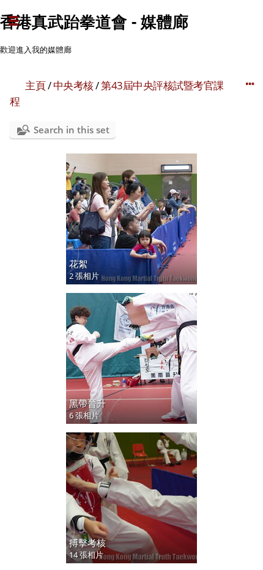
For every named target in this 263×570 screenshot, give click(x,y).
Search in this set (71, 130)
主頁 (35, 85)
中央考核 (73, 85)
